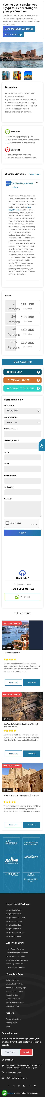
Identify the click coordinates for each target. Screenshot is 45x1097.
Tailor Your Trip (13, 34)
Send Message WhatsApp (19, 28)
